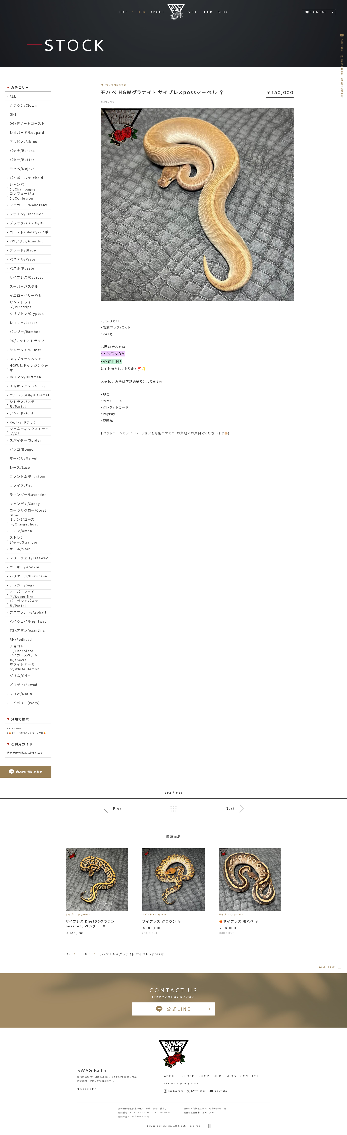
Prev (117, 809)
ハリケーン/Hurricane (28, 576)
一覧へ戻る (173, 809)
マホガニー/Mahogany (28, 204)
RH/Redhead (21, 639)
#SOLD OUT (14, 728)
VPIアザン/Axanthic (27, 241)
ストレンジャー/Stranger (24, 539)
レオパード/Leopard (27, 132)
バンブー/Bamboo (25, 331)
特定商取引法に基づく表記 (25, 753)
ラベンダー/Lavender (28, 494)
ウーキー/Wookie (24, 566)
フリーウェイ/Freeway (29, 557)
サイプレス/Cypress (26, 277)
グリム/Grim (20, 675)
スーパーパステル (24, 286)
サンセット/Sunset (26, 349)
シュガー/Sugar (23, 585)
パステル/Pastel (23, 259)
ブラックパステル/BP (27, 222)
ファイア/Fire (21, 485)
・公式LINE (111, 361)
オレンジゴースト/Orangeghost (24, 521)
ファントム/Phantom (28, 476)
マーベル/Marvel (24, 458)
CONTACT (320, 12)
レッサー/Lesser (23, 322)
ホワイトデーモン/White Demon (25, 666)
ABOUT (170, 1076)
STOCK (187, 1076)
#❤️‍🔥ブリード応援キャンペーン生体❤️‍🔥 (26, 733)
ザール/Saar (20, 548)
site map (169, 1083)
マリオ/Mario (21, 693)
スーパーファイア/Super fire (22, 594)
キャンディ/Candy (25, 503)
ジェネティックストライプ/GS (29, 431)
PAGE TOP (325, 967)
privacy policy (189, 1083)
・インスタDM (113, 353)
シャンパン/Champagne (23, 186)
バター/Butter (22, 159)
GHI (13, 114)
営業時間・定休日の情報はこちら (95, 1081)
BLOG (231, 1076)
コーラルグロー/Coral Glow (28, 512)
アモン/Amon (21, 530)
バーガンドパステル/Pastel (24, 603)
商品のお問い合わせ (29, 772)
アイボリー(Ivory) (25, 702)
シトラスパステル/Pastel (22, 404)
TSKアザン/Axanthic (27, 630)
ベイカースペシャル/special (24, 657)
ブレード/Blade (23, 250)
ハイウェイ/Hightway (28, 621)
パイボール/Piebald (26, 177)
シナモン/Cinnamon (27, 213)
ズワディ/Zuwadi (24, 684)
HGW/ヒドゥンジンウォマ (29, 367)
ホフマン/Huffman (25, 376)
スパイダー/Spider (25, 440)
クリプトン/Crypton (27, 313)
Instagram (175, 1091)
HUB (217, 1076)
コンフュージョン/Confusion (22, 195)
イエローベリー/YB (25, 295)
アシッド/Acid (21, 413)
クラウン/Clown (23, 105)
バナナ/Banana (22, 150)
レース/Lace (20, 467)
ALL (13, 96)
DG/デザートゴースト (27, 123)
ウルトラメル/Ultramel (29, 394)
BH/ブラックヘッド (26, 358)
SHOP (203, 1076)
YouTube (221, 1091)
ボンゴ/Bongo (22, 449)
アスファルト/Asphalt (28, 612)
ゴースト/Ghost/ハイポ (29, 232)
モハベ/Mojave (22, 168)
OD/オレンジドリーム (27, 385)
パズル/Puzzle (22, 268)
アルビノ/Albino (24, 141)
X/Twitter (198, 1091)
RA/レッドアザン (23, 422)
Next (230, 809)
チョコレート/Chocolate (22, 648)
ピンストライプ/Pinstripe (21, 304)
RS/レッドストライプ (27, 340)
